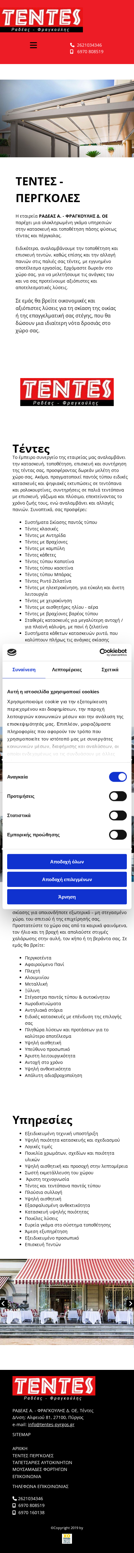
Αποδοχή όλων (67, 861)
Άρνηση (67, 896)
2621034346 (89, 45)
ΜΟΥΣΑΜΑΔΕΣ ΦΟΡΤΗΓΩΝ (39, 1469)
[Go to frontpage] (67, 19)
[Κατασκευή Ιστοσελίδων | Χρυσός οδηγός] (67, 1539)
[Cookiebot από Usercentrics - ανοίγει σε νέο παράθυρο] (99, 652)
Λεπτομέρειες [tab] (67, 669)
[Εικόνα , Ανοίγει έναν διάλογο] (67, 1303)
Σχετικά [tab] (110, 669)
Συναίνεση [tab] (24, 669)
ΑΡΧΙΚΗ (19, 1448)
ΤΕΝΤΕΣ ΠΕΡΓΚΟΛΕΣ (33, 1455)
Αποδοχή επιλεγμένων (67, 879)
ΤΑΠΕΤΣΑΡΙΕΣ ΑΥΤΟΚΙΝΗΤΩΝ (42, 1462)
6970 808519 (90, 51)
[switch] (118, 796)
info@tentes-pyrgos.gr (51, 1424)
